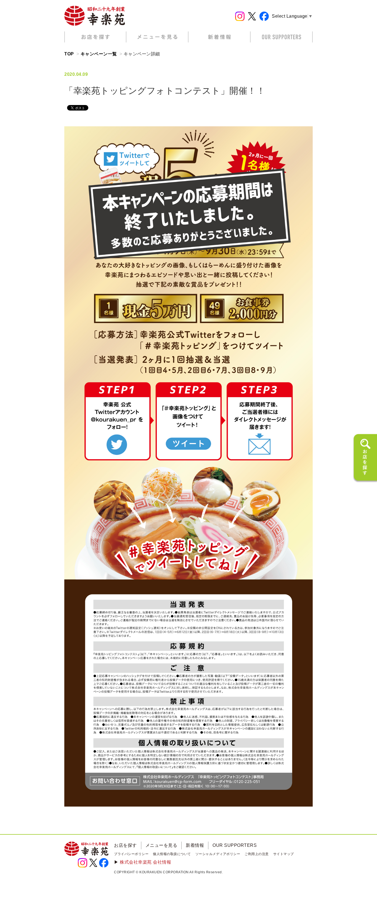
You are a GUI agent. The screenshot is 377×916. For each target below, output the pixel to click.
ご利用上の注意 (257, 854)
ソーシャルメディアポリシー (217, 854)
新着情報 (195, 845)
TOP (69, 54)
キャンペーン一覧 (99, 54)
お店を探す (125, 845)
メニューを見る (161, 845)
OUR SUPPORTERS (235, 845)
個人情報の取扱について (172, 854)
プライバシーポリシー (131, 854)
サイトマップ (283, 854)
